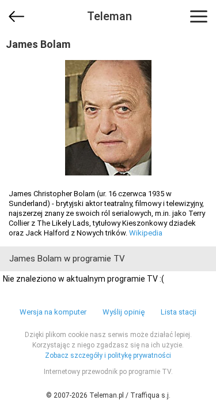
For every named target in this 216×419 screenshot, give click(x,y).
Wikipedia (145, 233)
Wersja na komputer (53, 312)
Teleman (109, 16)
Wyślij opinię (124, 312)
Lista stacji (178, 312)
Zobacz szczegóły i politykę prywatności (108, 355)
